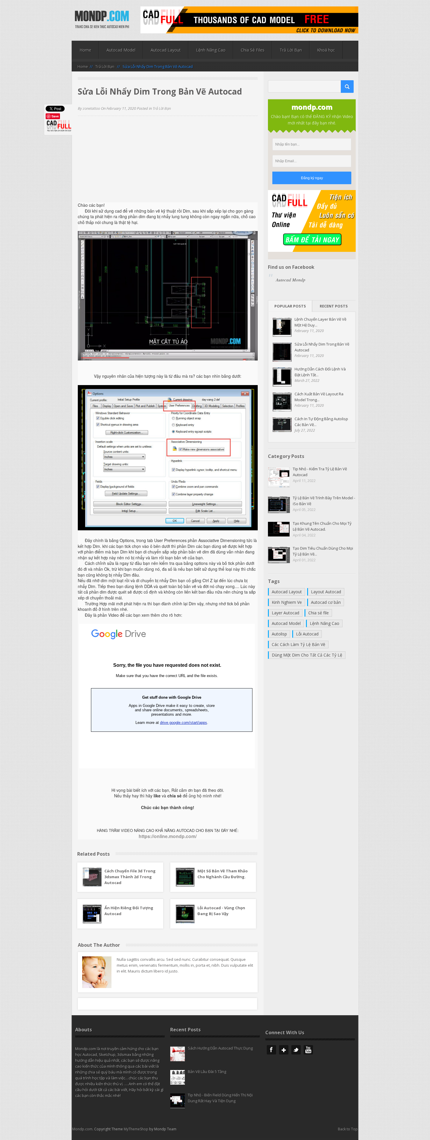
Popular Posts (290, 306)
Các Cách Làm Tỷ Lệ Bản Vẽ (298, 644)
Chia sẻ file (318, 613)
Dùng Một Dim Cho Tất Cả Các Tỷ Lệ (307, 655)
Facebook (271, 1049)
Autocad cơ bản (326, 602)
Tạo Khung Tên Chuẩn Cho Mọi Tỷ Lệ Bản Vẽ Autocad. (322, 526)
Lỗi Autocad (307, 634)
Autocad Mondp (290, 280)
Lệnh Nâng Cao (211, 50)
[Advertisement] (168, 161)
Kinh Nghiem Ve (287, 602)
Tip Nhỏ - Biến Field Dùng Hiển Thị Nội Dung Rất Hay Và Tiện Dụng (220, 1097)
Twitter (296, 1049)
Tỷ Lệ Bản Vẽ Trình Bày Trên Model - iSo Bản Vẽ (324, 500)
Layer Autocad (285, 613)
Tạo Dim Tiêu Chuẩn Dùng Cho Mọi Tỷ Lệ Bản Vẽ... (323, 551)
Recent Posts (334, 306)
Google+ (283, 1049)
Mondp (102, 20)
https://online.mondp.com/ (168, 836)
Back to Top (348, 1129)
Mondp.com (82, 1129)
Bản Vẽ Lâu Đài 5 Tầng (207, 1071)
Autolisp (279, 634)
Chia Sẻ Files (252, 50)
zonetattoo (91, 108)
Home (85, 50)
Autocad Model (120, 50)
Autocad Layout (166, 50)
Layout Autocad (326, 591)
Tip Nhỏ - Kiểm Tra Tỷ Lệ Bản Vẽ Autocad (320, 471)
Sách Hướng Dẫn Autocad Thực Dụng (220, 1048)
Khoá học (326, 50)
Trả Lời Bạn (291, 50)
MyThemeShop (136, 1129)
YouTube (308, 1049)
